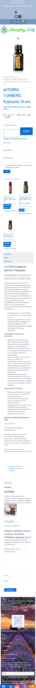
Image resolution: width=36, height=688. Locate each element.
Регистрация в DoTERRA (9, 631)
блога (6, 445)
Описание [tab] (7, 254)
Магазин (4, 639)
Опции (22, 210)
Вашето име (6, 143)
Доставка (4, 650)
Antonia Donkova (9, 423)
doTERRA (9, 266)
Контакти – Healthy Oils (9, 658)
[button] (18, 38)
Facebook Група (6, 646)
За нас (4, 635)
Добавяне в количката (26, 131)
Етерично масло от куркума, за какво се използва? (15, 468)
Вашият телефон (8, 158)
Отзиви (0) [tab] (8, 261)
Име (6, 575)
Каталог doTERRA (7, 642)
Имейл (7, 581)
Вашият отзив (10, 551)
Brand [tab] (6, 258)
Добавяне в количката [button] (7, 206)
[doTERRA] (10, 510)
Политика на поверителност (10, 654)
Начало (5, 77)
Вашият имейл (7, 150)
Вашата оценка (9, 549)
